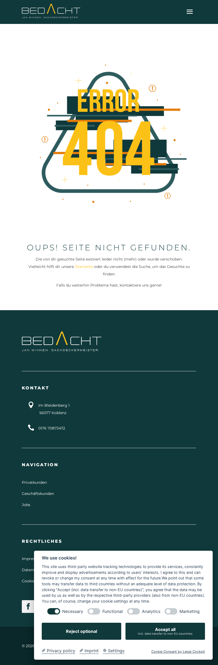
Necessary (72, 611)
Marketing (189, 611)
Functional (112, 611)
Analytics (151, 611)
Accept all (165, 631)
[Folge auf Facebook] (28, 606)
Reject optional (81, 631)
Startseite (84, 266)
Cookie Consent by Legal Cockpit (178, 652)
